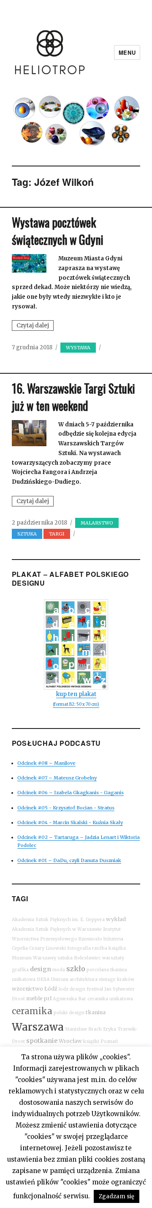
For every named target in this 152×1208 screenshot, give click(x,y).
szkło (75, 968)
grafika (20, 969)
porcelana (98, 969)
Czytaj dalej (35, 326)
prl (48, 998)
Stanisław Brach (83, 1029)
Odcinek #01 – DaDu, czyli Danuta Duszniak (69, 860)
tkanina (96, 1012)
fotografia (79, 948)
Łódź (50, 989)
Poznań (109, 1041)
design (40, 969)
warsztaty (113, 958)
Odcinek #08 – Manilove (46, 763)
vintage (107, 979)
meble (34, 998)
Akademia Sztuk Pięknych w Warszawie (57, 929)
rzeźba (99, 948)
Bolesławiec (87, 958)
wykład (116, 919)
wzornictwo (27, 989)
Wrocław (70, 1041)
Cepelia (20, 948)
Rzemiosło (90, 939)
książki (91, 1041)
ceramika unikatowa (110, 999)
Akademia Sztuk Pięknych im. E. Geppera (58, 919)
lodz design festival (81, 989)
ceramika (32, 1011)
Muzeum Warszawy (34, 958)
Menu (127, 52)
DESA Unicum (52, 979)
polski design (69, 1012)
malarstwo (97, 523)
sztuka (27, 534)
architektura (84, 979)
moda (58, 969)
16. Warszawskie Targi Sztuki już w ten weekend (73, 397)
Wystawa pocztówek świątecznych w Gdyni (57, 231)
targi (57, 534)
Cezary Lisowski (47, 948)
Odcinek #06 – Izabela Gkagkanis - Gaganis (70, 793)
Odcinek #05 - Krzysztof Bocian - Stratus (65, 808)
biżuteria (113, 939)
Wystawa (78, 348)
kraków (125, 979)
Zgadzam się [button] (116, 1196)
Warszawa (38, 1027)
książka (117, 948)
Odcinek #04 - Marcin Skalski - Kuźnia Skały (70, 822)
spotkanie (41, 1041)
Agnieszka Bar (69, 999)
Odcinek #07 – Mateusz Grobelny (57, 778)
